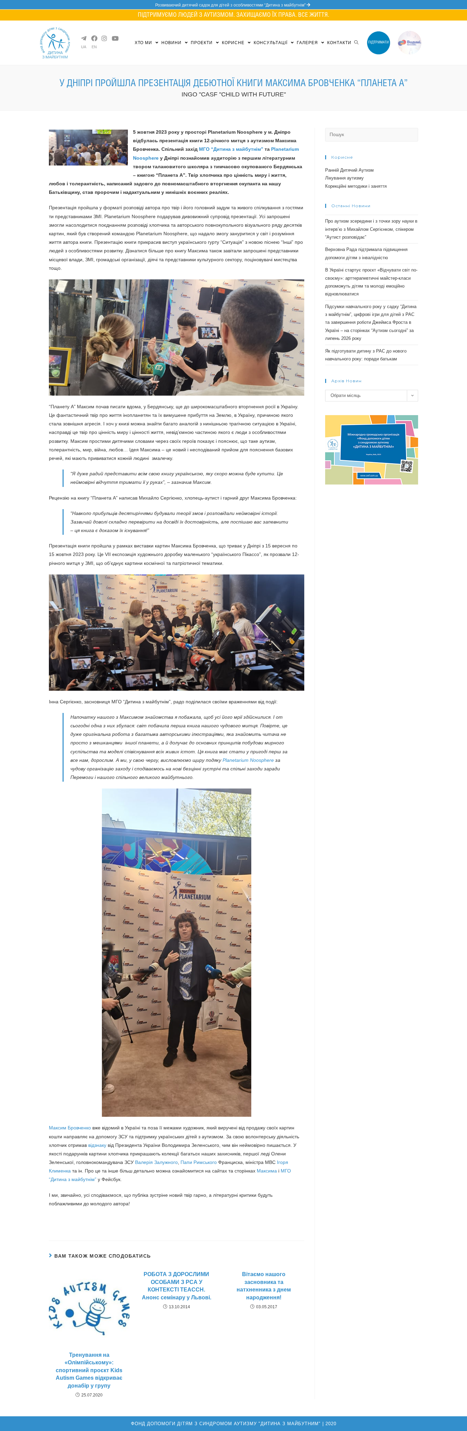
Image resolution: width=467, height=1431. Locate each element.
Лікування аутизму (344, 178)
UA (83, 47)
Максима (267, 1171)
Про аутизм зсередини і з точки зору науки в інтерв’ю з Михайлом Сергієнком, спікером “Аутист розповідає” (371, 229)
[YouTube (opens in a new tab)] (114, 38)
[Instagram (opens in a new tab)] (104, 38)
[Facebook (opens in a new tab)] (94, 38)
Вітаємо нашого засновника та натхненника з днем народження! (264, 1285)
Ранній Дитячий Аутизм (349, 170)
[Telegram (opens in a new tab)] (83, 38)
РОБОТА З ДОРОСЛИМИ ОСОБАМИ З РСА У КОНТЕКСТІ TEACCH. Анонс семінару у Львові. (176, 1285)
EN (94, 47)
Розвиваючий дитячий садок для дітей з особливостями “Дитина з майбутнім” (231, 5)
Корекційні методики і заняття (356, 186)
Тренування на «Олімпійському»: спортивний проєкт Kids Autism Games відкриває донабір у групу (89, 1370)
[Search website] (356, 43)
